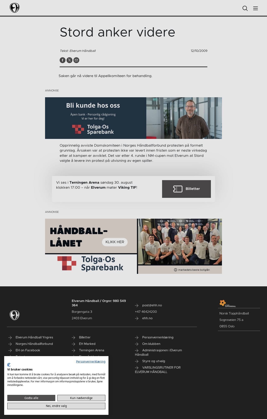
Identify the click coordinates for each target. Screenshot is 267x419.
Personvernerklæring (90, 361)
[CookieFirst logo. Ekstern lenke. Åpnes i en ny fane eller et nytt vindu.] (8, 365)
